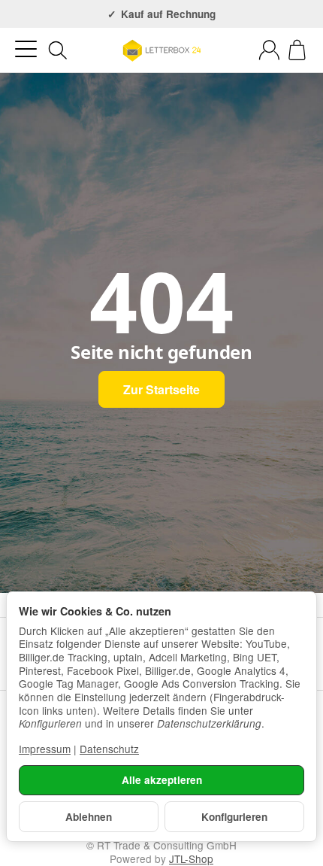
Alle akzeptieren (162, 780)
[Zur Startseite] (161, 50)
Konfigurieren (234, 817)
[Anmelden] (269, 50)
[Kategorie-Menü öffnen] (26, 49)
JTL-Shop (191, 858)
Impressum (45, 748)
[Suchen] (58, 50)
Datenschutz (109, 748)
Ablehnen (88, 817)
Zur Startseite (161, 389)
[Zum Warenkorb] (297, 50)
